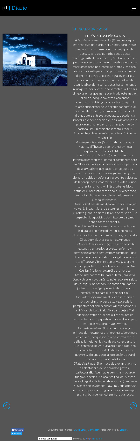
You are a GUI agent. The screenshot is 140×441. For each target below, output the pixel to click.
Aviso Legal (80, 429)
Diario (19, 8)
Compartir (18, 430)
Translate (97, 438)
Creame (124, 429)
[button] (62, 39)
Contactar (93, 429)
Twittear (17, 433)
